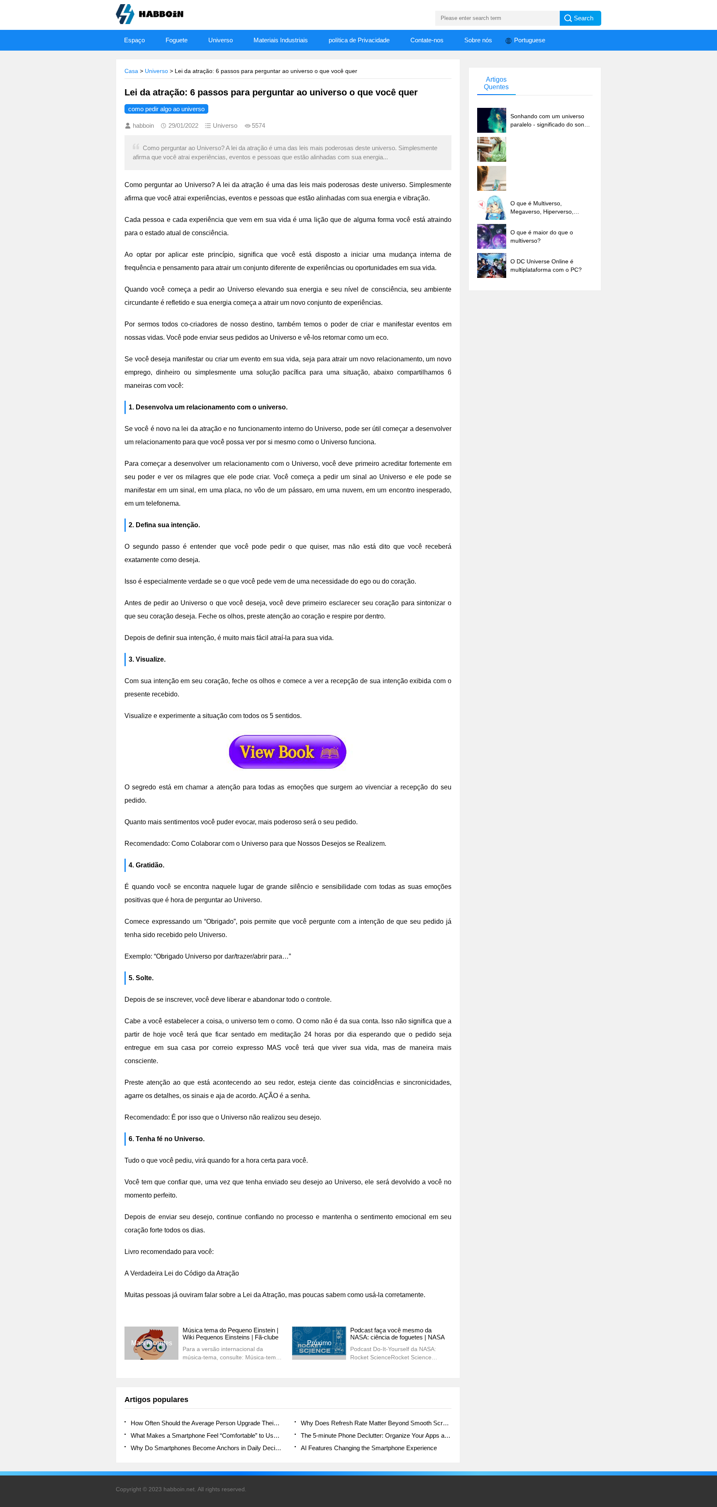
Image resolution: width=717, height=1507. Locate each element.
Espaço (134, 40)
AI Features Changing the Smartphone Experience (369, 1447)
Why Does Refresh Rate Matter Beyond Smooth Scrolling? (376, 1423)
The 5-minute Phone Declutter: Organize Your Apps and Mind (376, 1435)
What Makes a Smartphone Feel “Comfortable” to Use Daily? (206, 1435)
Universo (220, 40)
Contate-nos (427, 40)
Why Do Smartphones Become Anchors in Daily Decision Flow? (206, 1447)
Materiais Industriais (281, 40)
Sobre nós (478, 40)
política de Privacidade (359, 40)
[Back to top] (708, 1347)
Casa (131, 71)
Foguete (177, 40)
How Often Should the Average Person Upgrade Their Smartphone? (206, 1423)
